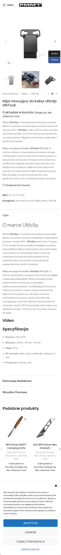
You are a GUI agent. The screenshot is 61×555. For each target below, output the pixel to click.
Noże (44, 200)
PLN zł (53, 59)
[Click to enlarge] (9, 63)
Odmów (30, 532)
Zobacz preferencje (30, 541)
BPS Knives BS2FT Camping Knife (16, 446)
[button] (56, 485)
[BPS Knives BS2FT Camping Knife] (16, 428)
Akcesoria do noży (24, 200)
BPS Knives (19, 452)
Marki (24, 93)
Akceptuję (30, 523)
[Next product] (56, 94)
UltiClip (35, 93)
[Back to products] (52, 94)
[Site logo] (30, 4)
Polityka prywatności (30, 549)
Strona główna (10, 93)
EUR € (53, 53)
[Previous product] (48, 94)
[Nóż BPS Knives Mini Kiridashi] (44, 428)
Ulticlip (22, 129)
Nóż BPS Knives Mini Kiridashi (45, 446)
